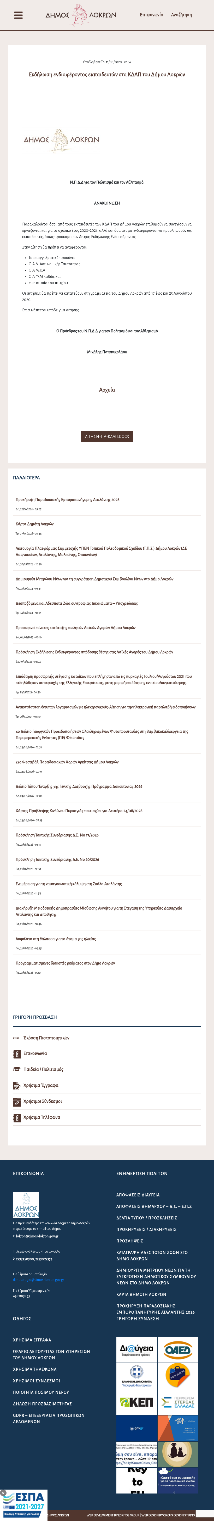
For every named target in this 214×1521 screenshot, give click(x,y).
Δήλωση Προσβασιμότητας (42, 1404)
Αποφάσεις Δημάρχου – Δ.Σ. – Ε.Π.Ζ (154, 1206)
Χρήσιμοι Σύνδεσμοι (36, 1381)
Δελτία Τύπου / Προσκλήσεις (146, 1218)
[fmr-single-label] (136, 1350)
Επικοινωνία (151, 15)
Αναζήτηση (181, 15)
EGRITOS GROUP (128, 1515)
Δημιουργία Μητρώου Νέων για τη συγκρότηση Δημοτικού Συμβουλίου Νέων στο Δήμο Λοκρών (156, 1276)
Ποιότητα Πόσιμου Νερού (41, 1392)
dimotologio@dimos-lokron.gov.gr (38, 1280)
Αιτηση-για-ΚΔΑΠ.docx (107, 436)
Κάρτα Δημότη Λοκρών (141, 1294)
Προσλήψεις (130, 1241)
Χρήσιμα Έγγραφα (32, 1340)
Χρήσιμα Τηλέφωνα (35, 1369)
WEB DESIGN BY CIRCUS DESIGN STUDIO (168, 1515)
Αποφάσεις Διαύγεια (138, 1195)
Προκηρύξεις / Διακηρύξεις (146, 1229)
